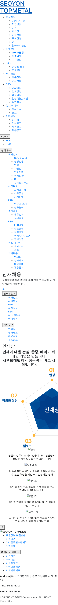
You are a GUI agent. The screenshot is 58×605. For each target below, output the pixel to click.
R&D (10, 200)
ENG (8, 144)
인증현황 (16, 34)
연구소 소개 (18, 66)
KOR (4, 136)
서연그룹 (10, 556)
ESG (10, 221)
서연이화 (10, 559)
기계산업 (16, 59)
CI (13, 41)
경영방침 (16, 24)
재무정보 (16, 77)
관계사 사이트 (9, 552)
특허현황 (16, 38)
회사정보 (13, 154)
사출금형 (16, 55)
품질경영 (16, 94)
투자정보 (13, 210)
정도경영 (16, 91)
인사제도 (16, 123)
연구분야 (16, 70)
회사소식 (16, 108)
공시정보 (16, 80)
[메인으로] (3, 289)
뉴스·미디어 (14, 242)
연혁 (14, 27)
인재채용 (13, 253)
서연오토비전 (13, 566)
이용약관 (10, 538)
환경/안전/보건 (20, 98)
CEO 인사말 (18, 20)
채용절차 (16, 126)
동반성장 (16, 101)
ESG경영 (16, 87)
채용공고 (16, 130)
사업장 (15, 31)
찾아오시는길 (19, 45)
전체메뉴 (6, 150)
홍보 (14, 112)
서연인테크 (12, 563)
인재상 (15, 119)
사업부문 (13, 186)
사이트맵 (10, 545)
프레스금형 (18, 52)
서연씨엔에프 (13, 570)
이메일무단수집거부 (16, 542)
